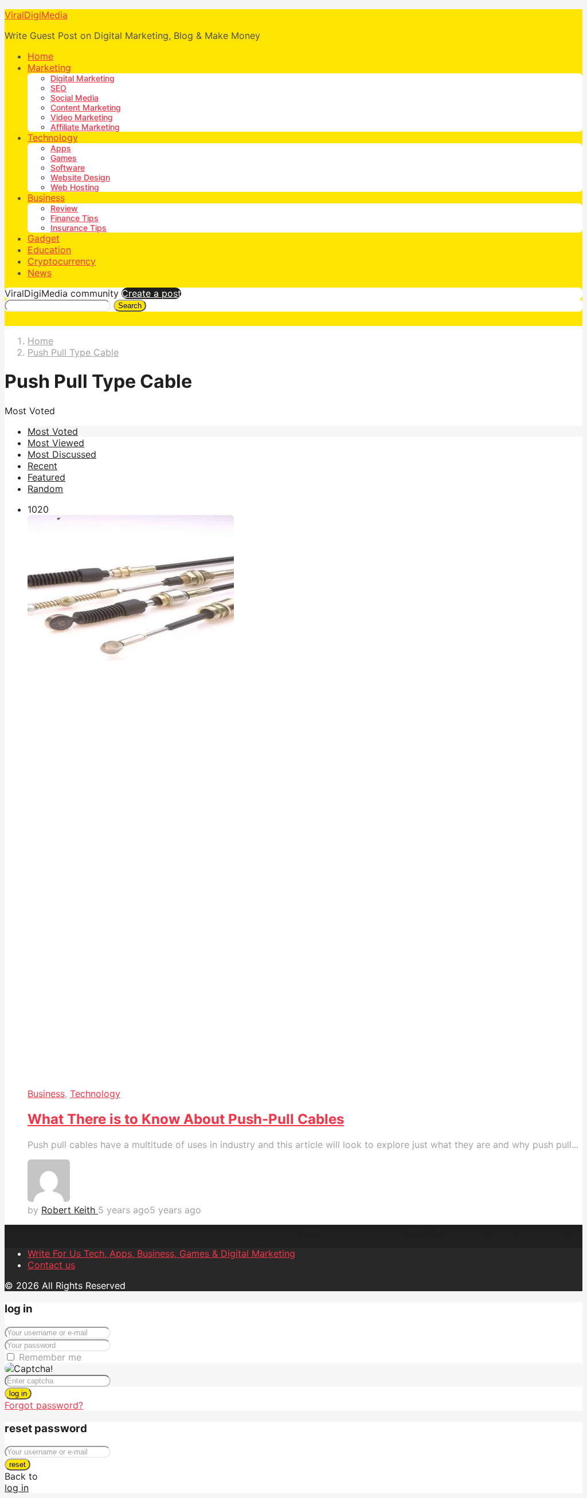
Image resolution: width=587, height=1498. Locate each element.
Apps (60, 148)
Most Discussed (62, 454)
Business (46, 197)
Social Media (74, 98)
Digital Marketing (82, 78)
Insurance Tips (78, 228)
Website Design (80, 177)
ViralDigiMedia (36, 15)
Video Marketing (81, 117)
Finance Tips (74, 218)
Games (63, 158)
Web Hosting (74, 187)
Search (130, 305)
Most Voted (53, 431)
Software (67, 167)
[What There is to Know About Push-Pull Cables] (305, 801)
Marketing (49, 67)
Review (64, 208)
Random (45, 488)
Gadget (44, 238)
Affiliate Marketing (85, 127)
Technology (53, 137)
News (40, 272)
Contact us (51, 1265)
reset (17, 1464)
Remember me (50, 1357)
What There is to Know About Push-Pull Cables (186, 1119)
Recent (42, 465)
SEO (58, 88)
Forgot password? (44, 1405)
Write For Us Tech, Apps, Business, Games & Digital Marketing (161, 1253)
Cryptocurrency (62, 261)
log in (18, 1393)
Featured (46, 477)
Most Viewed (56, 443)
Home (40, 56)
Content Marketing (85, 107)
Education (49, 249)
